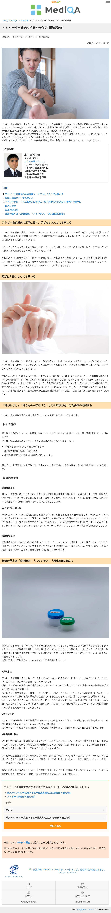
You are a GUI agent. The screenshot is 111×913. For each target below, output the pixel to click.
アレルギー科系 (17, 37)
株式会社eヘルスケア (85, 910)
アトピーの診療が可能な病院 (21, 796)
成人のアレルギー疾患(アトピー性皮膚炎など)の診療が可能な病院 (39, 793)
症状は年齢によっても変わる (19, 198)
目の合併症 (10, 206)
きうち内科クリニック (35, 161)
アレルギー (29, 37)
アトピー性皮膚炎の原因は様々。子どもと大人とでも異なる (34, 194)
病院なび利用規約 (28, 902)
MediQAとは (82, 887)
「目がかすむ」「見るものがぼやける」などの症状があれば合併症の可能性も (43, 202)
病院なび (28, 896)
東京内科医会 (23, 842)
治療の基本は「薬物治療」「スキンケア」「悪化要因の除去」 (35, 214)
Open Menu (108, 2)
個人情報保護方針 (82, 902)
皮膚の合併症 (11, 210)
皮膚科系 (24, 20)
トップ (29, 887)
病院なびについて (82, 896)
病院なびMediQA (10, 20)
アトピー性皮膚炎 (42, 37)
